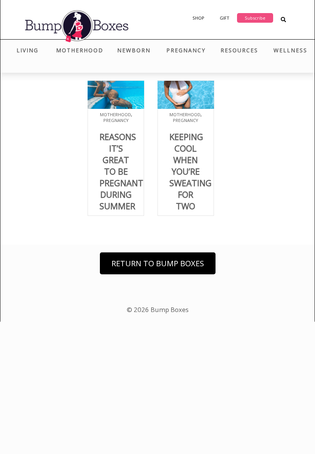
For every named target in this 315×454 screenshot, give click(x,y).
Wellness (290, 50)
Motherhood (79, 50)
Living (27, 50)
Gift (224, 18)
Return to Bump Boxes (157, 263)
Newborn (134, 50)
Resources (239, 50)
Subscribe (255, 18)
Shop (198, 18)
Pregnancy (186, 50)
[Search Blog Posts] (283, 20)
